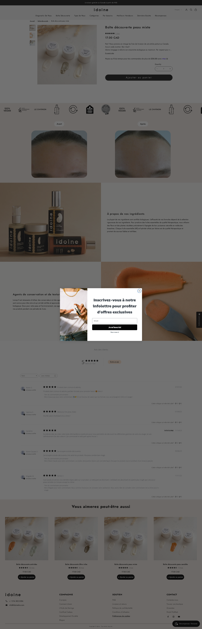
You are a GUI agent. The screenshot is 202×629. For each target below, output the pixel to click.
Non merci (115, 332)
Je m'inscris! (114, 327)
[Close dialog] (139, 291)
